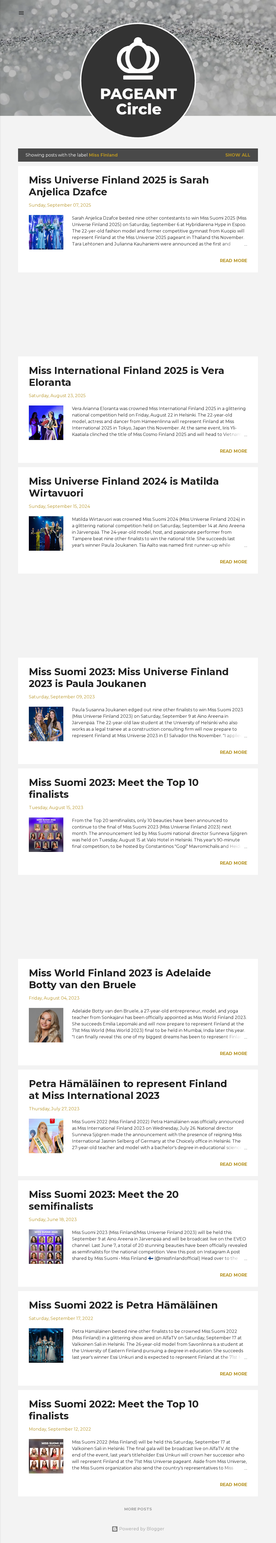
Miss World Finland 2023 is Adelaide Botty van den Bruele (120, 979)
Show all (237, 155)
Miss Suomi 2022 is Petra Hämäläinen (123, 1305)
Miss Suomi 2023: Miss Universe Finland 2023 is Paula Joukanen (129, 677)
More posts (138, 1509)
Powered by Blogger (141, 1528)
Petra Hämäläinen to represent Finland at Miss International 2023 (128, 1089)
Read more (233, 260)
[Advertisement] (138, 314)
